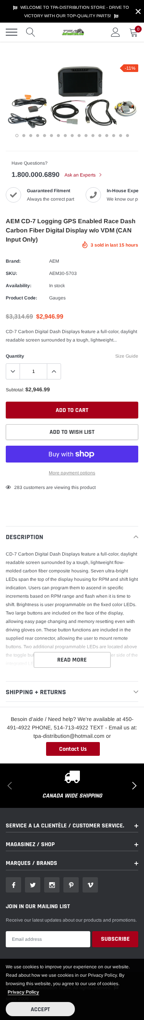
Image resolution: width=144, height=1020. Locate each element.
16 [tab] (120, 135)
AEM (54, 261)
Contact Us (73, 749)
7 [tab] (58, 135)
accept (40, 1009)
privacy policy (23, 992)
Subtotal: (15, 389)
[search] (30, 32)
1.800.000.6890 (36, 174)
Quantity (15, 356)
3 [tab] (30, 135)
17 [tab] (127, 135)
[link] (13, 884)
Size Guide (126, 356)
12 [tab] (92, 135)
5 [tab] (44, 135)
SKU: (11, 273)
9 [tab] (72, 135)
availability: (18, 285)
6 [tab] (51, 135)
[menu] (11, 32)
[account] (115, 32)
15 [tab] (113, 135)
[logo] (73, 32)
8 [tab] (65, 135)
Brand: (13, 261)
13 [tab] (99, 135)
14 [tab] (106, 135)
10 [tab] (79, 135)
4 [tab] (37, 135)
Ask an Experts (81, 175)
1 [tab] (16, 135)
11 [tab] (86, 135)
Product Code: (21, 298)
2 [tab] (23, 135)
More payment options (72, 473)
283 (18, 487)
